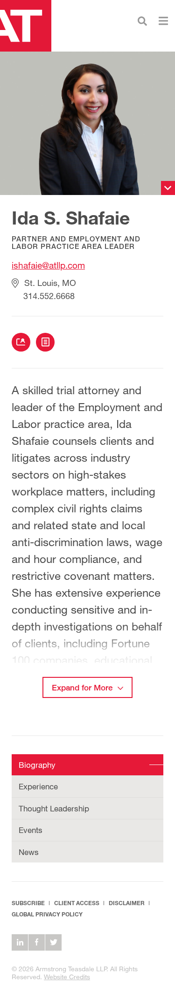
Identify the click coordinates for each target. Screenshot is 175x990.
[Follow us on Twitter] (53, 942)
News (29, 852)
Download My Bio (45, 342)
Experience (38, 786)
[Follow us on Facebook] (36, 942)
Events (30, 830)
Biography (37, 765)
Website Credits (67, 977)
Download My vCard (21, 342)
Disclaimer (127, 903)
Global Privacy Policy (47, 914)
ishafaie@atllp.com (48, 265)
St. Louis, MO (50, 283)
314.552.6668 (49, 296)
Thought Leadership (54, 808)
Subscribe (28, 903)
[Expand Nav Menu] (163, 20)
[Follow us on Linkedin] (20, 942)
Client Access (76, 903)
